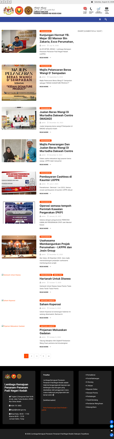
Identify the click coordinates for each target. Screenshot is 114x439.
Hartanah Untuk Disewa (55, 278)
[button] (104, 19)
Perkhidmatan (46, 275)
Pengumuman (45, 31)
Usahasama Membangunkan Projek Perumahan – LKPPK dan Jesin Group (56, 245)
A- (6, 2)
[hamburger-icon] (99, 19)
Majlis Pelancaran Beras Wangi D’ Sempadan (55, 71)
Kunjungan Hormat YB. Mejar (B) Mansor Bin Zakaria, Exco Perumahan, (57, 38)
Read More (44, 57)
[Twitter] (111, 426)
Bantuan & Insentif (48, 300)
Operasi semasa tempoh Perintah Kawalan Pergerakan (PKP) (55, 209)
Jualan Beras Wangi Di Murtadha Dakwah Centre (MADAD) (56, 115)
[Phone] (111, 435)
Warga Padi (58, 275)
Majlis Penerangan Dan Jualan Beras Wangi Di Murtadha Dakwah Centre (56, 148)
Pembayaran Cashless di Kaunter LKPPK (56, 178)
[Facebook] (111, 422)
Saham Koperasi (50, 304)
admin (44, 45)
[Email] (111, 430)
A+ (2, 2)
